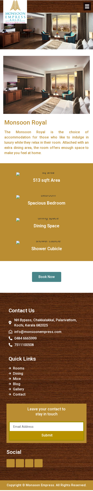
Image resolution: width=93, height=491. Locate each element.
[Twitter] (20, 463)
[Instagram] (38, 463)
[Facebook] (10, 463)
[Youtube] (29, 463)
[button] (87, 6)
